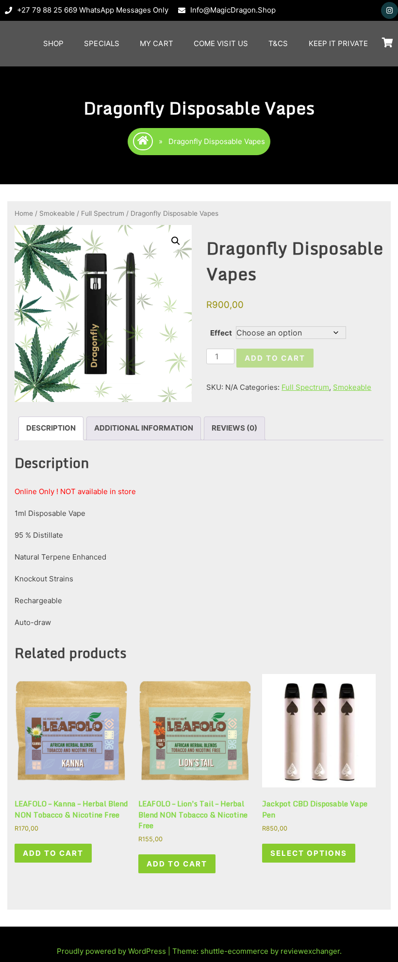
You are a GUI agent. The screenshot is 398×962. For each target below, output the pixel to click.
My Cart (156, 43)
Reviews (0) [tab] (234, 428)
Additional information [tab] (143, 428)
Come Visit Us (221, 43)
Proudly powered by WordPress (112, 951)
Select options (308, 853)
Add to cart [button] (53, 853)
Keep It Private (338, 43)
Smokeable (57, 213)
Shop (53, 43)
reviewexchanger (310, 951)
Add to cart (275, 358)
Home (24, 213)
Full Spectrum (102, 213)
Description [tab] (51, 428)
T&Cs (278, 43)
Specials (101, 43)
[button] (175, 241)
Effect (221, 332)
